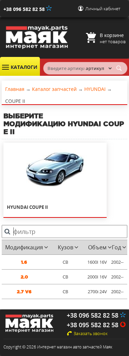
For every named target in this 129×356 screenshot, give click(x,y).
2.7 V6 (24, 291)
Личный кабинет (102, 8)
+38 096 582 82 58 (24, 9)
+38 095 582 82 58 (93, 325)
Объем (97, 247)
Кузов (65, 247)
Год (116, 247)
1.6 (24, 262)
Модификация (24, 247)
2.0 (24, 277)
